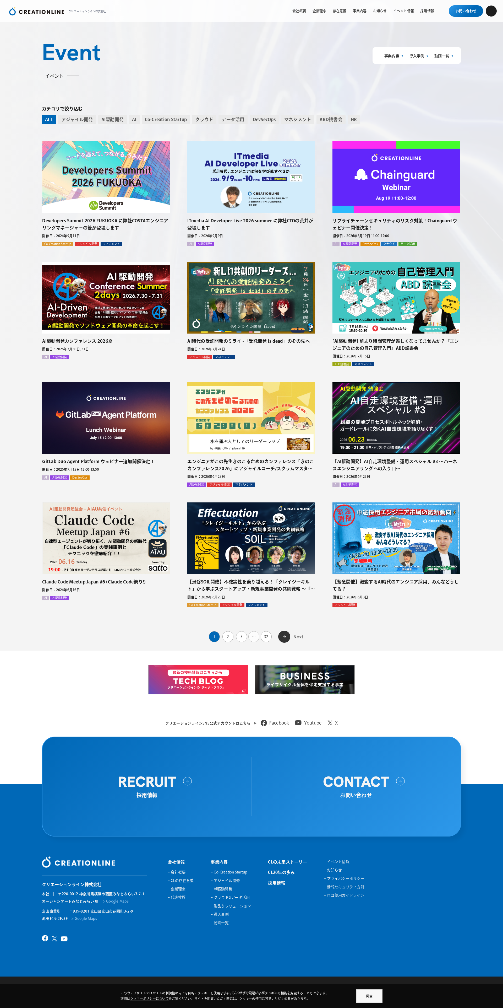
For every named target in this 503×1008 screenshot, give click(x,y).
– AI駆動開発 (221, 889)
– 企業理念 (177, 889)
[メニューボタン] (491, 11)
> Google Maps (116, 901)
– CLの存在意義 (181, 880)
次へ (284, 636)
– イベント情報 (336, 862)
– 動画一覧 (220, 923)
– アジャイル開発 (225, 880)
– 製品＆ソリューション (231, 906)
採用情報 (276, 883)
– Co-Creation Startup (229, 872)
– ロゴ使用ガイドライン (344, 895)
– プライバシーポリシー (344, 878)
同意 (369, 996)
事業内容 (391, 56)
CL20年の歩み (281, 872)
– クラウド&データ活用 (230, 897)
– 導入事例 (220, 914)
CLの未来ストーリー (287, 862)
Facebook (279, 723)
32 (266, 637)
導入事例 (416, 56)
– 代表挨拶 (177, 897)
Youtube (313, 723)
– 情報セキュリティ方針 (344, 887)
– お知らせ (333, 870)
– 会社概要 (177, 872)
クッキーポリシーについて (149, 998)
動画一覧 (441, 56)
